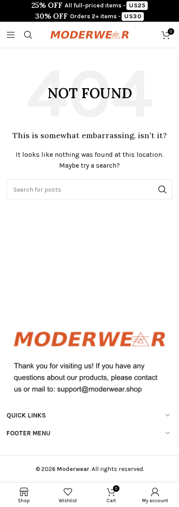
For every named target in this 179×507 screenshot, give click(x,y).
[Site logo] (89, 34)
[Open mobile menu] (11, 34)
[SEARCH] (162, 189)
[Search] (28, 34)
